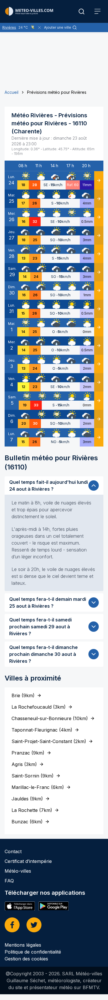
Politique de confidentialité (33, 952)
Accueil (11, 92)
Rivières (9, 27)
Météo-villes (18, 871)
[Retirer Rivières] (39, 27)
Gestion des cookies (26, 959)
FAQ (9, 881)
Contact (13, 851)
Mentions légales (23, 945)
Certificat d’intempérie (28, 861)
